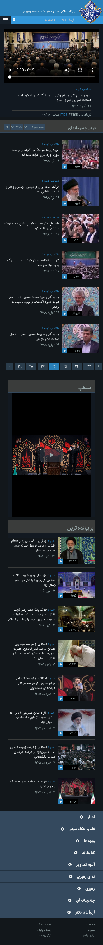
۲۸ (31, 366)
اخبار (52, 540)
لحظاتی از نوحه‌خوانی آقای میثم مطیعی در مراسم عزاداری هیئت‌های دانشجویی (34, 683)
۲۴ (77, 366)
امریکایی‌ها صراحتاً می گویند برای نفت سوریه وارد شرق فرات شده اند (35, 152)
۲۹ (20, 366)
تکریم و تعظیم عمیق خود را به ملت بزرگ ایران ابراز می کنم (33, 263)
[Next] (9, 366)
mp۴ (64, 114)
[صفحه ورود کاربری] (14, 20)
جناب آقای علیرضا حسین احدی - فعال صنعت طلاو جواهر (34, 336)
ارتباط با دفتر (85, 912)
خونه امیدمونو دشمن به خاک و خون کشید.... (32, 784)
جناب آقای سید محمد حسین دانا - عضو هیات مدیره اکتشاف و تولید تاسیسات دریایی (33, 302)
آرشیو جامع (89, 935)
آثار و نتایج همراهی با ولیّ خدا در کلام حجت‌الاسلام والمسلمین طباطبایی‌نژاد (32, 717)
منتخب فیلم (83, 88)
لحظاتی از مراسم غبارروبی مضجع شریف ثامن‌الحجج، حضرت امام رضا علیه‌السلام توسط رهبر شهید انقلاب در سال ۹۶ (32, 651)
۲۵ (65, 366)
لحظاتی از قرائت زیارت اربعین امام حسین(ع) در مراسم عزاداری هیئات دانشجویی (32, 752)
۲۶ (54, 366)
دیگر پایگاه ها (45, 935)
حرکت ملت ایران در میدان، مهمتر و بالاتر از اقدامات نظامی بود (32, 189)
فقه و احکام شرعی (82, 829)
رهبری (90, 889)
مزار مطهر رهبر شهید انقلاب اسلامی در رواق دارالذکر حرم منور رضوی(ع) (34, 580)
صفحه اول (90, 925)
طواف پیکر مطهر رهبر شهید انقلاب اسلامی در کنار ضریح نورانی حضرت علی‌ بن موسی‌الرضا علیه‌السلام (31, 614)
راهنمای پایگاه (44, 925)
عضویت (91, 930)
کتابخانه (88, 853)
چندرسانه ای (85, 900)
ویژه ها (89, 841)
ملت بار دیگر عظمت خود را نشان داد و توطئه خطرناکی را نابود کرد (31, 226)
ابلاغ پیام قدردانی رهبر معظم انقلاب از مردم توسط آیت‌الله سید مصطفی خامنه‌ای (33, 545)
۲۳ (88, 366)
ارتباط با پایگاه (44, 930)
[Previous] (98, 366)
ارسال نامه (68, 19)
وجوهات (50, 19)
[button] (5, 20)
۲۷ (43, 366)
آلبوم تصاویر (85, 865)
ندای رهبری (86, 877)
